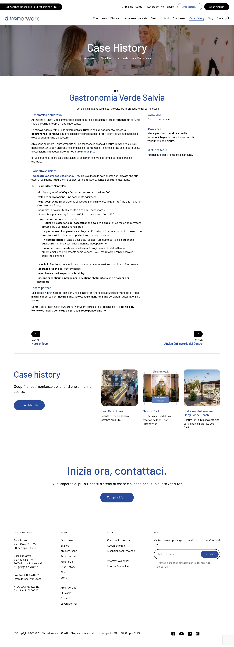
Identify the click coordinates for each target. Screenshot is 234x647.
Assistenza (179, 18)
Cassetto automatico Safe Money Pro (56, 175)
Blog (210, 18)
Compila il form (117, 497)
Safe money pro (84, 151)
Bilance (114, 18)
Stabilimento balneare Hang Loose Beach (198, 413)
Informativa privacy (118, 560)
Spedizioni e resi (116, 545)
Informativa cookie (118, 566)
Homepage (88, 58)
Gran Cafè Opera (112, 411)
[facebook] (173, 633)
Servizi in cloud (160, 18)
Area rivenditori (216, 6)
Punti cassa (100, 18)
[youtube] (181, 633)
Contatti (140, 6)
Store (220, 18)
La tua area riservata (135, 18)
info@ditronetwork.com (27, 578)
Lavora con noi (155, 6)
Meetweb (76, 633)
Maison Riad (151, 411)
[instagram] (197, 633)
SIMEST (119, 633)
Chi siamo (127, 6)
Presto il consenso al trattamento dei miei (183, 564)
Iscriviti (210, 554)
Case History (196, 18)
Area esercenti (189, 6)
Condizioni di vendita (118, 540)
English (171, 6)
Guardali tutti (29, 405)
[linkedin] (190, 633)
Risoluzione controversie (121, 550)
